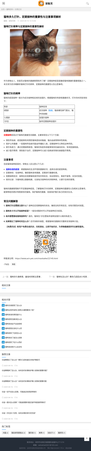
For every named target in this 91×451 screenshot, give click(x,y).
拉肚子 (51, 433)
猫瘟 (51, 110)
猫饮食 (32, 433)
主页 (3, 9)
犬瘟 (5, 433)
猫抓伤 (61, 433)
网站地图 (69, 448)
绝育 (41, 433)
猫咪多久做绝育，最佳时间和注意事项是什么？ (30, 276)
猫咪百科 (9, 9)
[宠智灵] (41, 5)
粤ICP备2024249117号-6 (55, 448)
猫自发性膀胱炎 (18, 433)
